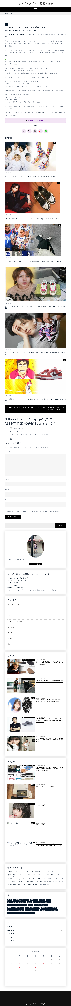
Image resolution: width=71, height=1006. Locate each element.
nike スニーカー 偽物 (17, 34)
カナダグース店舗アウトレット (15, 907)
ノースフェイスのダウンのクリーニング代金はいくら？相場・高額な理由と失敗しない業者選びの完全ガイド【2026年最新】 (49, 663)
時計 (11, 627)
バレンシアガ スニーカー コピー (16, 580)
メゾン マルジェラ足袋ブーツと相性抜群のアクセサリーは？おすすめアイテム (29, 881)
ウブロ (29, 902)
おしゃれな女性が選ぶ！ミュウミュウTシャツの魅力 (22, 884)
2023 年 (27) (11, 937)
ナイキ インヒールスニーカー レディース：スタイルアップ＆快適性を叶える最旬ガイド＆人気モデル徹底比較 (35, 307)
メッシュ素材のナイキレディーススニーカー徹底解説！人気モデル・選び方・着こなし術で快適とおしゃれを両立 (35, 399)
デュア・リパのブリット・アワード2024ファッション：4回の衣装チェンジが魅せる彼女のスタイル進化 (49, 844)
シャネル (48, 899)
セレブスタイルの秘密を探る (35, 3)
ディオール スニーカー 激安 (15, 587)
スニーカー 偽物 (12, 585)
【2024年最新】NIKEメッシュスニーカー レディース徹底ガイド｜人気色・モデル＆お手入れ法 (32, 218)
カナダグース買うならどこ (40, 905)
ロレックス (16, 899)
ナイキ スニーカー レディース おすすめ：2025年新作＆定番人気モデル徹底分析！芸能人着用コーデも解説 (35, 353)
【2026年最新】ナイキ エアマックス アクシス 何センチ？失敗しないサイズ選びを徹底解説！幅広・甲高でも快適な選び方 (49, 720)
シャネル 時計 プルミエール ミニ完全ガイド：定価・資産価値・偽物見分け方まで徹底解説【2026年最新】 (50, 700)
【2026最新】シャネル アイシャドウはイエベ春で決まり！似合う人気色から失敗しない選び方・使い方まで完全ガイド (49, 740)
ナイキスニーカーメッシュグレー (49, 910)
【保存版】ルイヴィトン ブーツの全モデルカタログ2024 (23, 871)
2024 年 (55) (11, 933)
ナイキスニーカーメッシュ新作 (15, 910)
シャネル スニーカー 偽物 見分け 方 (17, 578)
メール (7, 489)
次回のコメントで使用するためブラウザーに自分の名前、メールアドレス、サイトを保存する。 (34, 511)
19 (27, 970)
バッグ (11, 616)
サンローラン (47, 902)
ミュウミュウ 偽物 (12, 583)
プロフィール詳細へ (35, 564)
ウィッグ (11, 610)
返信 (11, 439)
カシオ (30, 905)
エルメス (42, 899)
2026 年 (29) (11, 926)
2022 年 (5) (10, 940)
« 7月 (9, 982)
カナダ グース (34, 899)
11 (19, 967)
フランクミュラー (37, 902)
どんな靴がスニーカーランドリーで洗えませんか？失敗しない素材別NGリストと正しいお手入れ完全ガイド (49, 681)
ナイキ (9, 899)
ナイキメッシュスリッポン (32, 910)
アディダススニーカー (44, 113)
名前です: (10, 560)
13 (35, 967)
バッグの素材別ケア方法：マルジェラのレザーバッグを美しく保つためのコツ (29, 874)
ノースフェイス (25, 899)
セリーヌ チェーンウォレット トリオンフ (46, 786)
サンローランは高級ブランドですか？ (17, 905)
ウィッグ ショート (40, 805)
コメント (8, 451)
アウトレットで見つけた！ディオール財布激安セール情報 (24, 879)
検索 (60, 525)
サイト (7, 499)
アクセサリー (13, 604)
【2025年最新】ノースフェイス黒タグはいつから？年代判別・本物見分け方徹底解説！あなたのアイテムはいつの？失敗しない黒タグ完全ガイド (49, 769)
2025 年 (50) (11, 930)
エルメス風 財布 (40, 824)
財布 (10, 638)
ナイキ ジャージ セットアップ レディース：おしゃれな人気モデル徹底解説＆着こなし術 (30, 176)
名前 (7, 479)
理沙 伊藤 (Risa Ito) (11, 30)
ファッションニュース (15, 621)
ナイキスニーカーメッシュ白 (33, 907)
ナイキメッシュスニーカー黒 (49, 907)
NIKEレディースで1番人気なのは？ (17, 902)
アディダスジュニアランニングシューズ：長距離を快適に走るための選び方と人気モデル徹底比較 (33, 261)
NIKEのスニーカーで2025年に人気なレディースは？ (21, 913)
